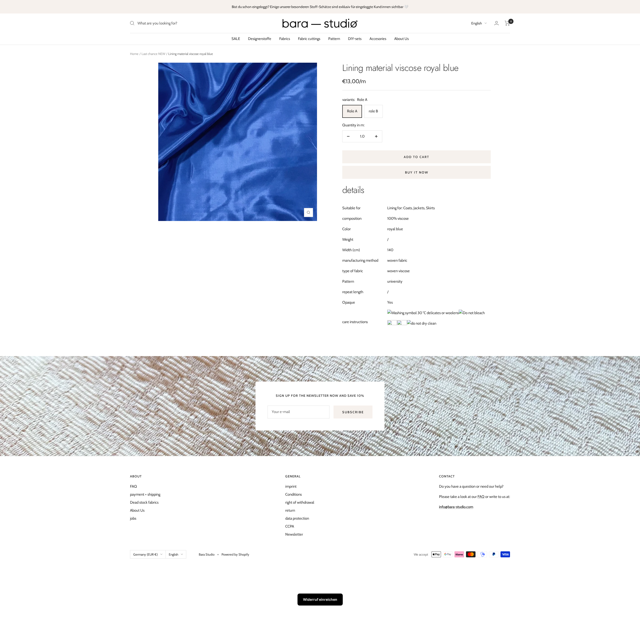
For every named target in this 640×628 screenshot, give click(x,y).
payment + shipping (145, 494)
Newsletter (294, 534)
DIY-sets (355, 38)
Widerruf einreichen (320, 599)
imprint (290, 486)
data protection (297, 518)
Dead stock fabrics (144, 502)
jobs (133, 518)
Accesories (378, 38)
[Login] (496, 23)
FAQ (133, 486)
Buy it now (416, 172)
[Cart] (507, 23)
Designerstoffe (259, 38)
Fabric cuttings (309, 38)
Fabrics (284, 38)
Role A (352, 111)
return (290, 510)
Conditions (293, 494)
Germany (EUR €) (145, 554)
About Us (401, 38)
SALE (236, 38)
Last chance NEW (153, 54)
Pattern (334, 38)
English (476, 23)
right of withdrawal (299, 502)
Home (134, 54)
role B (373, 111)
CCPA (289, 526)
